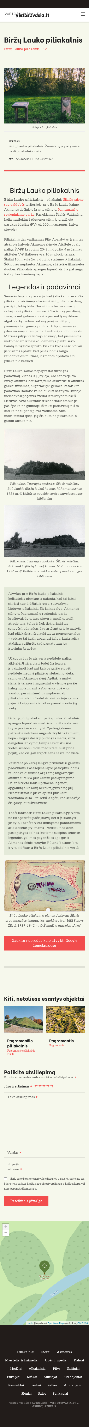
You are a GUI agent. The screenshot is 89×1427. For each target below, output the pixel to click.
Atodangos (72, 1385)
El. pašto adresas (12, 1167)
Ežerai (45, 1352)
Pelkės (52, 1385)
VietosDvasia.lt (32, 14)
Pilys (56, 1369)
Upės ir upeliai (56, 1360)
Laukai (35, 1385)
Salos (42, 1394)
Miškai (32, 1377)
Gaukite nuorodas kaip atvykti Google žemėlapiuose (44, 943)
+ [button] (5, 1226)
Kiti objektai (73, 1377)
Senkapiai (60, 1394)
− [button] (5, 1232)
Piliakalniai (25, 1352)
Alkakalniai (37, 1369)
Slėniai (26, 1394)
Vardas (11, 1153)
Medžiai (16, 1369)
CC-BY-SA (82, 1323)
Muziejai (50, 1377)
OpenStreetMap (56, 1323)
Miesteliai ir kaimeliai (21, 1360)
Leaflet (30, 1323)
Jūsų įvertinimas (17, 1087)
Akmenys (64, 1352)
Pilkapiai (13, 1377)
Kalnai (79, 1360)
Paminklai (16, 1385)
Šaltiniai (73, 1369)
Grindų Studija (44, 1406)
